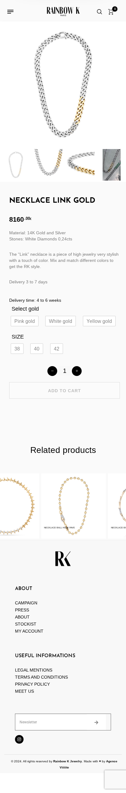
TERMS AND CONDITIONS (41, 677)
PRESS (22, 609)
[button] (25, 321)
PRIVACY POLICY (32, 684)
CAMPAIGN (26, 602)
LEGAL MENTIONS (33, 670)
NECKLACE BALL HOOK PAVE (57, 528)
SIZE (18, 337)
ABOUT (22, 617)
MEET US (24, 691)
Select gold (25, 309)
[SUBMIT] (96, 722)
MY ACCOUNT (29, 631)
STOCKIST (25, 624)
